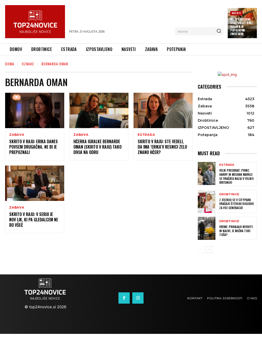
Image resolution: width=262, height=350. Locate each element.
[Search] (219, 31)
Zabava (16, 134)
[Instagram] (138, 298)
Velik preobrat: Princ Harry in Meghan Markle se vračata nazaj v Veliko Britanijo (236, 176)
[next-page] (209, 249)
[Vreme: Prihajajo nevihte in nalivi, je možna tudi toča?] (206, 228)
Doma (9, 63)
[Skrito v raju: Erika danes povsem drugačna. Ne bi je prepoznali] (34, 110)
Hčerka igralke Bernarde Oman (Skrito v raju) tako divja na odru (97, 146)
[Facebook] (124, 298)
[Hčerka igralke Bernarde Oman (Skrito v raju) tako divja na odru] (98, 110)
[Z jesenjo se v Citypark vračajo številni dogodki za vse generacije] (206, 201)
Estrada (146, 134)
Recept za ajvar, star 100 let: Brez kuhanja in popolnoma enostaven (241, 26)
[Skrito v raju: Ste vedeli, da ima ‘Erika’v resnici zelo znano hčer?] (163, 110)
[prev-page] (201, 249)
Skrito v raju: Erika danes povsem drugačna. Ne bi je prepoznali (33, 146)
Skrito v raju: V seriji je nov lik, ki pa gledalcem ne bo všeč (33, 219)
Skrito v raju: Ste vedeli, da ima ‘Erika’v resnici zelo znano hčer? (162, 146)
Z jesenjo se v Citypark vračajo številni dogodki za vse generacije (236, 204)
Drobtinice (229, 194)
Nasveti (236, 13)
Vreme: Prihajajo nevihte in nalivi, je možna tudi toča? (236, 230)
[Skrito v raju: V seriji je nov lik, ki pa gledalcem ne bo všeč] (34, 183)
